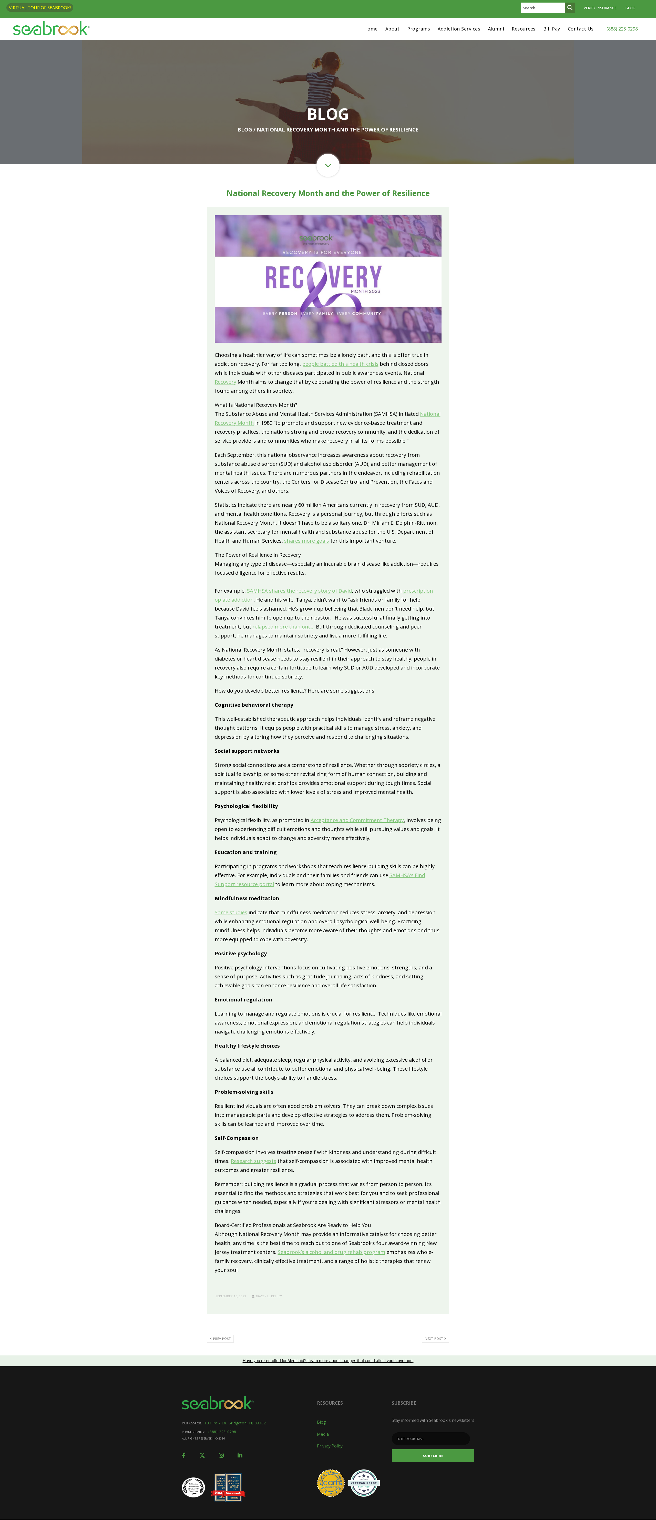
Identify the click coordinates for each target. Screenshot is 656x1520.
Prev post (221, 1338)
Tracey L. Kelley (268, 1296)
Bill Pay (551, 29)
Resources (524, 29)
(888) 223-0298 (622, 29)
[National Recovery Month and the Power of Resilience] (328, 278)
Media (323, 1434)
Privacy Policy (330, 1446)
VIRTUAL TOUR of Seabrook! (40, 8)
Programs (418, 29)
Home (371, 29)
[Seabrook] (51, 29)
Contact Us (581, 29)
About (392, 29)
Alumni (496, 29)
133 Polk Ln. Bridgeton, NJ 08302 (235, 1423)
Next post (434, 1338)
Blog (630, 7)
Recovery (225, 381)
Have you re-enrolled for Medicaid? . (328, 1361)
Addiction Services (459, 29)
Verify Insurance (600, 7)
